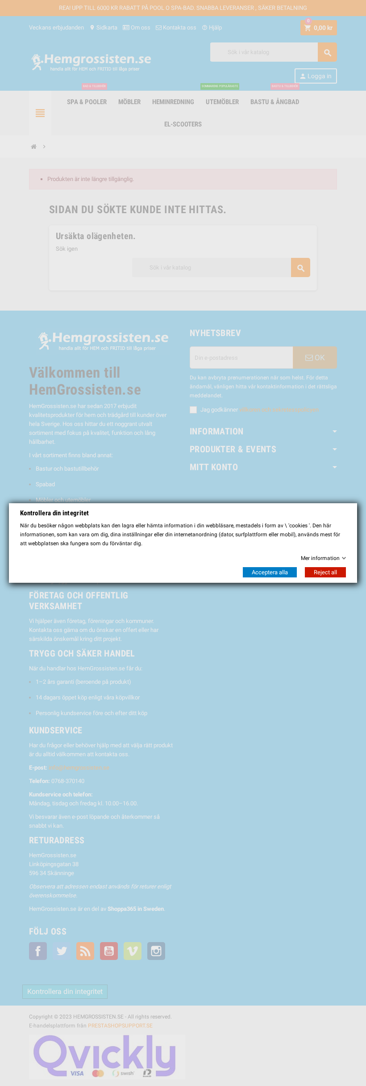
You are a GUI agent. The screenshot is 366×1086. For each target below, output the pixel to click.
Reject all (325, 572)
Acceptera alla (270, 572)
